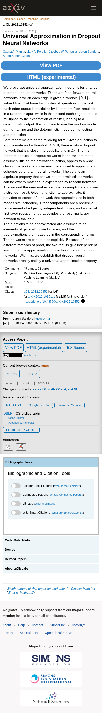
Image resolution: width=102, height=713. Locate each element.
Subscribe (57, 625)
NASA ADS (13, 405)
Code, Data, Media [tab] (17, 540)
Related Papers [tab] (16, 559)
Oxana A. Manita (14, 51)
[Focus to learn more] (82, 301)
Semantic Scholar (69, 405)
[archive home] (14, 8)
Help (21, 625)
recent (25, 383)
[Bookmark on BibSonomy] (8, 447)
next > (32, 374)
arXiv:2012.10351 (36, 291)
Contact (37, 625)
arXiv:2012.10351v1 (41, 296)
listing (11, 417)
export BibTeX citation (21, 430)
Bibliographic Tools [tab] (18, 462)
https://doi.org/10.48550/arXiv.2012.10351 (52, 301)
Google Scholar (39, 405)
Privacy (7, 633)
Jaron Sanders (89, 51)
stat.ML (73, 389)
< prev (12, 374)
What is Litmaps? (45, 503)
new (9, 383)
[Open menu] (93, 7)
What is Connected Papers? (66, 494)
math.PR (54, 389)
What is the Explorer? (67, 485)
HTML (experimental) (51, 77)
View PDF (51, 65)
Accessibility (29, 633)
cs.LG (42, 389)
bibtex (21, 417)
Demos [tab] (10, 549)
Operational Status (58, 632)
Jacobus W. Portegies (63, 51)
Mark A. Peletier (36, 51)
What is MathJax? (21, 592)
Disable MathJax (83, 589)
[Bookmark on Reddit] (21, 447)
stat (63, 389)
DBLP (7, 413)
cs (35, 389)
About (6, 625)
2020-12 (43, 383)
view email (43, 318)
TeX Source (75, 347)
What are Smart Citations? (67, 512)
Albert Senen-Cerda (16, 55)
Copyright (79, 625)
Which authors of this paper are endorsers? (37, 589)
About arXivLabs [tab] (16, 568)
